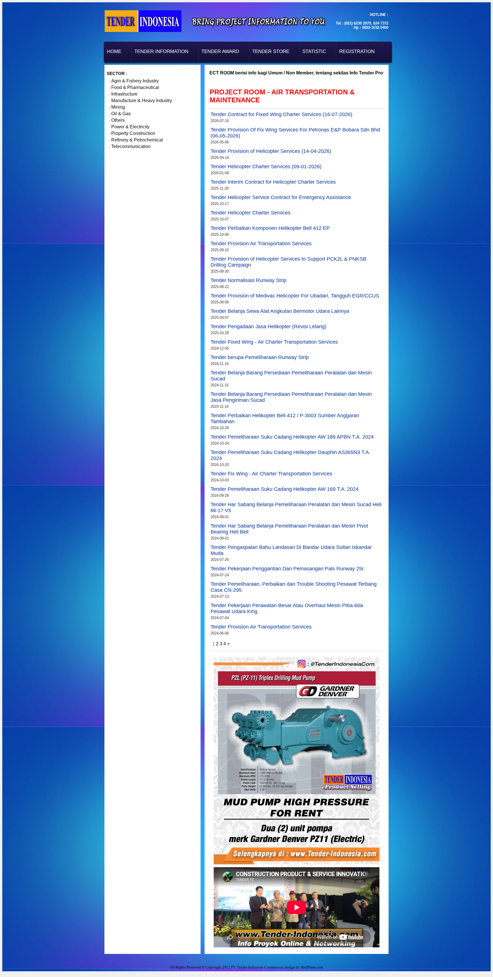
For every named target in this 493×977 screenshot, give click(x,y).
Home (114, 51)
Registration (357, 51)
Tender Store (270, 51)
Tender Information (161, 51)
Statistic (314, 51)
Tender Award (220, 51)
